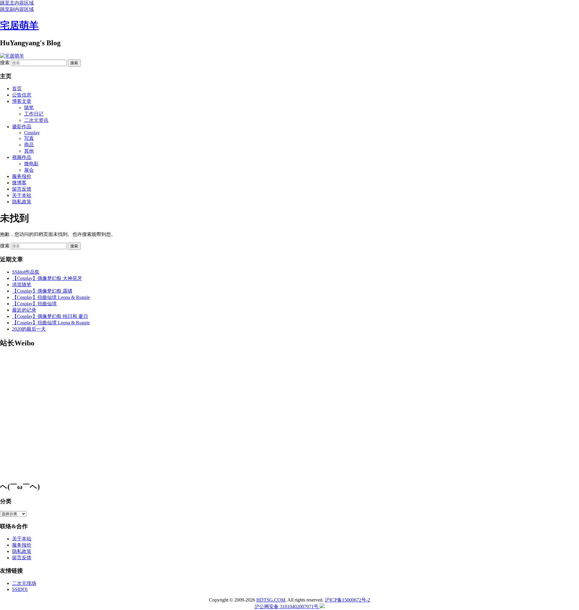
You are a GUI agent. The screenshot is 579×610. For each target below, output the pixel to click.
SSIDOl (19, 589)
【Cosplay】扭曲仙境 (34, 303)
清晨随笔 (21, 284)
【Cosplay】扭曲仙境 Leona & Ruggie (51, 297)
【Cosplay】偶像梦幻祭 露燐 (42, 291)
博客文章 (21, 101)
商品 (29, 144)
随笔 (29, 107)
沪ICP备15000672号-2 (347, 599)
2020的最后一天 (29, 329)
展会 (29, 170)
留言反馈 (21, 189)
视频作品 (21, 157)
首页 (17, 88)
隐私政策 (21, 201)
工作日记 (33, 113)
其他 (29, 151)
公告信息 (21, 94)
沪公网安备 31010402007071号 (287, 606)
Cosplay (32, 132)
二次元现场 (24, 583)
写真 (29, 138)
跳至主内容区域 (17, 2)
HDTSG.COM (270, 599)
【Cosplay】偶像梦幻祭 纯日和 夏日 (50, 316)
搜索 (5, 62)
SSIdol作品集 (26, 272)
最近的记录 (24, 310)
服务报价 (21, 176)
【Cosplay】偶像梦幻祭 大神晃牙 (47, 278)
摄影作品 (21, 126)
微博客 (19, 182)
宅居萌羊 (19, 25)
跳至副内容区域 (17, 9)
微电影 (31, 163)
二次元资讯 (36, 120)
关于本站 (21, 195)
